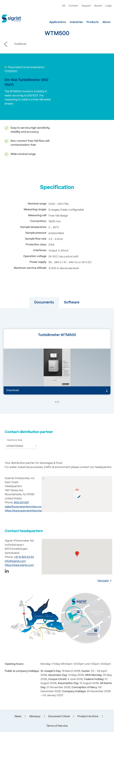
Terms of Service (57, 726)
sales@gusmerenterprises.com (24, 507)
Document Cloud (59, 716)
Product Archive (87, 716)
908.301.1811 (21, 502)
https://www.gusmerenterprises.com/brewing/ (33, 511)
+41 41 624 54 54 (24, 557)
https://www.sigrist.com (19, 565)
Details (15, 379)
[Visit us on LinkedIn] (21, 571)
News (18, 716)
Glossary (34, 716)
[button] (44, 302)
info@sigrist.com (15, 561)
